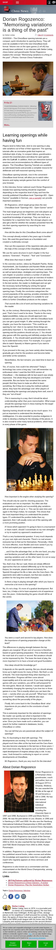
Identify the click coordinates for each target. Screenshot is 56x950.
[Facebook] (11, 896)
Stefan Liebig (18, 906)
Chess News (20, 11)
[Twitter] (17, 896)
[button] (17, 2)
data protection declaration (37, 938)
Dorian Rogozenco (16, 891)
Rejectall (29, 944)
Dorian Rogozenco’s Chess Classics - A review (28, 883)
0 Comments (48, 35)
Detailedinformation (12, 944)
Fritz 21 (8, 102)
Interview (27, 891)
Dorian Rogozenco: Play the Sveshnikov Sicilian (28, 885)
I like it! (40, 35)
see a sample (35, 198)
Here (30, 934)
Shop (5, 2)
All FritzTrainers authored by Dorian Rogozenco (30, 880)
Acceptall (45, 944)
